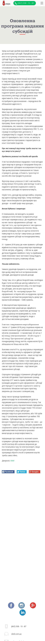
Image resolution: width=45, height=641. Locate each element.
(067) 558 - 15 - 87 (26, 3)
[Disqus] (22, 507)
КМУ (12, 460)
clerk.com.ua (16, 634)
